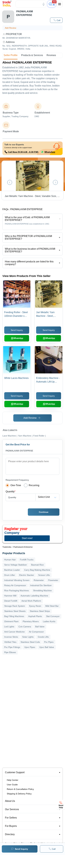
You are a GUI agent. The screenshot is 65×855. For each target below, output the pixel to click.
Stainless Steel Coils (30, 642)
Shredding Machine (42, 590)
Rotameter (39, 580)
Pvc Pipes (49, 642)
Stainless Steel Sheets (15, 611)
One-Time (15, 485)
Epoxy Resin (35, 606)
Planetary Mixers (31, 621)
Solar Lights (28, 637)
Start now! (27, 538)
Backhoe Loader (12, 570)
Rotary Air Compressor (15, 585)
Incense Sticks (11, 637)
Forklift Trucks (26, 559)
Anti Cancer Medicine (14, 631)
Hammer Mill (10, 595)
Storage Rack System (14, 606)
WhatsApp (49, 152)
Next (55, 182)
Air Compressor (36, 631)
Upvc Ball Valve (46, 647)
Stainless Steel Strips (40, 611)
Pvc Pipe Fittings (12, 647)
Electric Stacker (26, 575)
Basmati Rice (37, 565)
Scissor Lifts (44, 575)
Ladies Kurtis (49, 621)
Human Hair (10, 559)
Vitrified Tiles (10, 642)
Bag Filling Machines (14, 616)
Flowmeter (53, 580)
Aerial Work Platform (31, 601)
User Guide (12, 784)
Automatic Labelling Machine (34, 595)
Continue (43, 512)
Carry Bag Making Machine (37, 570)
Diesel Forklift (10, 601)
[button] (56, 20)
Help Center (12, 780)
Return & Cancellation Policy (20, 789)
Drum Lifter (9, 575)
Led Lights (9, 626)
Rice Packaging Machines (16, 590)
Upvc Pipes (29, 647)
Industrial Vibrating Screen (16, 580)
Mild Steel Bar (52, 606)
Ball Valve (39, 626)
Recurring (34, 485)
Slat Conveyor (53, 616)
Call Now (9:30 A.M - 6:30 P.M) (23, 152)
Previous (9, 182)
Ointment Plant (11, 621)
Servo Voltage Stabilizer (15, 565)
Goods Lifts (43, 637)
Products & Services (32, 55)
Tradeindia (6, 547)
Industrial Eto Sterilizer (41, 585)
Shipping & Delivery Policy (19, 793)
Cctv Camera (24, 626)
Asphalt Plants (35, 616)
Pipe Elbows (10, 652)
